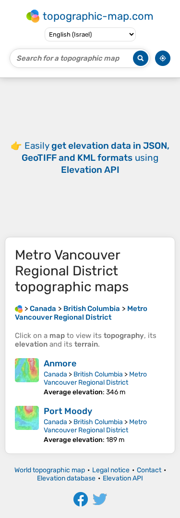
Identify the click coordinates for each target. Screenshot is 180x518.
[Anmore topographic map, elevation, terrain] (27, 377)
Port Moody (68, 411)
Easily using (95, 157)
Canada (55, 374)
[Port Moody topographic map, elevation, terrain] (27, 425)
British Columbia (98, 374)
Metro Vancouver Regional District (95, 378)
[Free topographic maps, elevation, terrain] (19, 308)
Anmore (60, 363)
